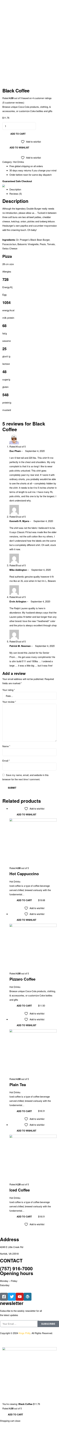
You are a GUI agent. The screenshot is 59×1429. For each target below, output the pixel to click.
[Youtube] (20, 1297)
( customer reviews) (13, 102)
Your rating (8, 689)
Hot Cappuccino (24, 873)
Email (6, 760)
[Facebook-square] (4, 1297)
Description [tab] (15, 189)
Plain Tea (17, 1084)
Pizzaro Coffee (22, 979)
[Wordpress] (27, 1297)
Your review (9, 701)
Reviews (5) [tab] (15, 193)
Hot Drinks (18, 161)
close (17, 1420)
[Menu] (29, 2)
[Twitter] (12, 1297)
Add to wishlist (19, 147)
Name (6, 746)
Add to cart (18, 133)
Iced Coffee (19, 1190)
